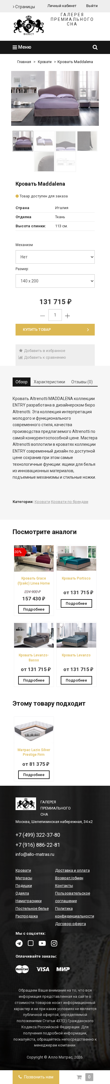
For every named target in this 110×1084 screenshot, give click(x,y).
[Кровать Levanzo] (76, 647)
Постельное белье (32, 908)
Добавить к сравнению (44, 357)
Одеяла (22, 893)
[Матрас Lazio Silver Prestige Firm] (34, 742)
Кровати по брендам (69, 501)
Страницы (24, 6)
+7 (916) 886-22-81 (38, 845)
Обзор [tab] (22, 382)
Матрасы (24, 878)
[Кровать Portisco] (76, 570)
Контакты (64, 885)
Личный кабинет (62, 6)
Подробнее (34, 609)
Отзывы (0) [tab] (82, 382)
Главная (24, 62)
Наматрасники (29, 901)
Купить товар (37, 329)
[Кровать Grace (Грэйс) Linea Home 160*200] (34, 570)
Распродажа (27, 916)
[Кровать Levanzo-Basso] (34, 647)
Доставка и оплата (72, 870)
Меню (24, 47)
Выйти (92, 6)
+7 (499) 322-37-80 (38, 835)
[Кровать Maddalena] (55, 98)
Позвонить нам (38, 1077)
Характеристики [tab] (49, 382)
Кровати (45, 62)
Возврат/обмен (69, 878)
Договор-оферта (70, 924)
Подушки (24, 885)
